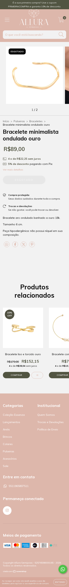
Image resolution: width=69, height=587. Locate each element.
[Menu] (7, 20)
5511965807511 (19, 486)
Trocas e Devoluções (50, 422)
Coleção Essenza (14, 415)
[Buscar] (61, 34)
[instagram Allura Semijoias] (7, 510)
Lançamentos (11, 422)
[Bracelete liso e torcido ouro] (37, 375)
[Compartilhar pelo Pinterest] (32, 246)
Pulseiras (19, 121)
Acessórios (10, 458)
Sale (5, 466)
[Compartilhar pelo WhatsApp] (7, 244)
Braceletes (36, 121)
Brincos (7, 436)
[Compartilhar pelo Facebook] (15, 246)
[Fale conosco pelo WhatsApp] (62, 569)
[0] (61, 21)
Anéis (6, 429)
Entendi (60, 582)
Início (6, 121)
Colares (8, 444)
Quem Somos (46, 415)
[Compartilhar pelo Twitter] (24, 246)
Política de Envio (47, 429)
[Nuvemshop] (15, 571)
